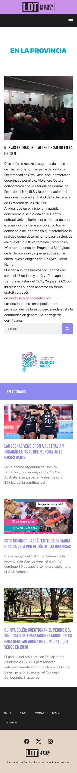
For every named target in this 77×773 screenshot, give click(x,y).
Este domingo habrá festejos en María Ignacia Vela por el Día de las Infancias (37, 543)
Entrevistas (11, 722)
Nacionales (39, 712)
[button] (71, 20)
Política (7, 712)
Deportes (55, 712)
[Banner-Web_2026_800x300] (38, 374)
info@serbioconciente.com (30, 298)
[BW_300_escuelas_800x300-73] (38, 62)
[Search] (67, 328)
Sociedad (23, 712)
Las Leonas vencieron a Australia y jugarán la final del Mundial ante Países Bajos (34, 451)
